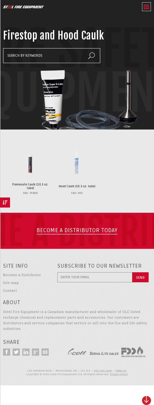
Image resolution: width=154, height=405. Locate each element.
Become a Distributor (22, 274)
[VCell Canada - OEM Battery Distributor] (77, 351)
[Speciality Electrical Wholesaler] (104, 351)
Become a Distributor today (77, 230)
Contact (10, 290)
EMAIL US (121, 370)
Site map (11, 282)
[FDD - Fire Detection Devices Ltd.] (133, 351)
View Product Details (30, 141)
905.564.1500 (103, 370)
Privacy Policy (119, 374)
